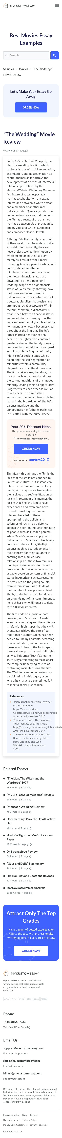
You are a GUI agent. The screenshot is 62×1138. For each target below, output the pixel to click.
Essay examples (11, 1115)
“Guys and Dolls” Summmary (25, 863)
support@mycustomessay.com (23, 1048)
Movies (23, 69)
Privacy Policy (30, 1120)
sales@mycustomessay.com (21, 1060)
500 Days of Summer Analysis (26, 888)
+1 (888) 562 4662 (14, 1022)
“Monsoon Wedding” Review (25, 807)
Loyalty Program (38, 1124)
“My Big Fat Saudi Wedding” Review (30, 794)
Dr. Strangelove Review (22, 851)
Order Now (31, 107)
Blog (24, 1115)
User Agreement (11, 1120)
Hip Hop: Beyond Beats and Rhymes (30, 875)
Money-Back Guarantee (15, 1124)
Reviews (34, 1115)
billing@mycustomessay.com (22, 1073)
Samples (8, 69)
